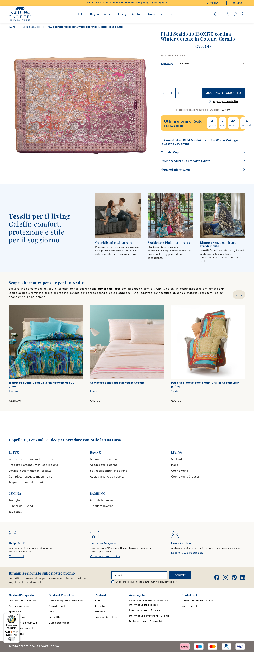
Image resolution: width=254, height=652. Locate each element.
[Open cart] (242, 14)
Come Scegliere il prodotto (66, 600)
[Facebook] (216, 577)
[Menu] (17, 615)
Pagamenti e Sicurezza (23, 622)
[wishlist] (235, 14)
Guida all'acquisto (21, 595)
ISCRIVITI (180, 575)
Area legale (137, 595)
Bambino (137, 14)
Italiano (237, 2)
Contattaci (16, 556)
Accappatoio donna (104, 464)
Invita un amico (190, 606)
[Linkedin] (242, 577)
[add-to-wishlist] (77, 311)
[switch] (11, 639)
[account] (227, 14)
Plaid (174, 464)
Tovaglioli (16, 511)
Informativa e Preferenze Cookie (149, 615)
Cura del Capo (170, 152)
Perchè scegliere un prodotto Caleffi (185, 161)
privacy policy (168, 581)
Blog (98, 600)
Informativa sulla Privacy (144, 610)
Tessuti (53, 611)
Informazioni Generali (22, 600)
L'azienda (101, 595)
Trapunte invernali (102, 506)
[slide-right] (242, 294)
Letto (82, 14)
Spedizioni (15, 611)
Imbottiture (56, 617)
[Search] (216, 14)
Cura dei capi (57, 606)
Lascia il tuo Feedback (187, 552)
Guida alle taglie (59, 622)
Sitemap (100, 611)
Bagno (94, 14)
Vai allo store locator (105, 556)
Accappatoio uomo (103, 459)
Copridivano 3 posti (185, 476)
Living (122, 14)
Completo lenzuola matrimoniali (31, 476)
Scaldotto (178, 459)
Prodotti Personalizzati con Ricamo (34, 464)
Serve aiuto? (214, 2)
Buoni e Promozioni (21, 628)
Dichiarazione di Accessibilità (147, 621)
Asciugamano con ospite (107, 476)
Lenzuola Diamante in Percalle (30, 470)
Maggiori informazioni (175, 169)
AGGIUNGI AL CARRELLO (223, 93)
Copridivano (179, 470)
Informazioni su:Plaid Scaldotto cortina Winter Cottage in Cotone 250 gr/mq (199, 142)
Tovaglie (15, 500)
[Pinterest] (234, 577)
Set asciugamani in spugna (108, 470)
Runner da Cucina (21, 506)
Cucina (108, 14)
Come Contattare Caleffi (197, 600)
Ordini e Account (19, 606)
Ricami (171, 14)
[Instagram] (225, 577)
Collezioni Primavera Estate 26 (31, 459)
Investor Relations (106, 617)
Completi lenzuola (103, 500)
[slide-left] (236, 294)
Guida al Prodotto (61, 595)
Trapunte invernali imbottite (28, 482)
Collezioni (155, 14)
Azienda (100, 606)
